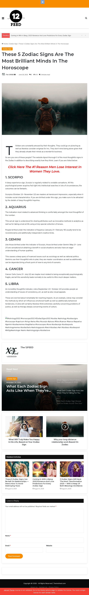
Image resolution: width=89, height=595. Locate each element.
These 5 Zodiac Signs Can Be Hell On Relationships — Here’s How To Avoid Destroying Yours (17, 482)
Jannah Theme (9, 590)
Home (5, 44)
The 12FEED (10, 74)
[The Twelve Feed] (16, 18)
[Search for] (86, 18)
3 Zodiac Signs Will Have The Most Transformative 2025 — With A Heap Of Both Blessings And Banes (71, 482)
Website (49, 546)
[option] (44, 387)
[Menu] (3, 18)
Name (8, 536)
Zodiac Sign (13, 44)
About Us (34, 587)
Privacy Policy (54, 587)
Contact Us (43, 587)
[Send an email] (15, 74)
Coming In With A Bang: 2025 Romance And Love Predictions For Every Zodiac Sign (43, 482)
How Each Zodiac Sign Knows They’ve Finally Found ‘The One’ (26, 388)
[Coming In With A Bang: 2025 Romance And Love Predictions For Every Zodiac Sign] (44, 469)
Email (8, 546)
